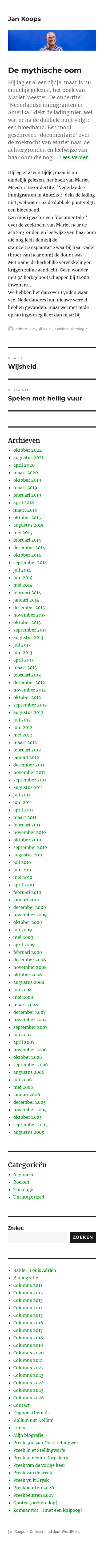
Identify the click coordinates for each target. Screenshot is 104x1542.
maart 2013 (25, 667)
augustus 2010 (28, 854)
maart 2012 (25, 742)
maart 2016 (25, 510)
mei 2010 (22, 877)
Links (19, 1427)
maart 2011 (24, 817)
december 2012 (29, 682)
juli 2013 (22, 645)
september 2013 (30, 630)
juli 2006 (22, 1079)
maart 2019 (25, 487)
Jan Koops (24, 18)
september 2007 (30, 1027)
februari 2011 (26, 824)
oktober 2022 (27, 450)
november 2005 (30, 1109)
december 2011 (28, 765)
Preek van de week (32, 1472)
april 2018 (23, 502)
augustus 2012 (28, 712)
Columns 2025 (28, 1390)
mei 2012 (22, 735)
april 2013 (23, 660)
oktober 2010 (27, 839)
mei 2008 (23, 997)
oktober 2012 (27, 697)
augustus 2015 (28, 525)
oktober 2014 (27, 555)
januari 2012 (26, 757)
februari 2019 (27, 495)
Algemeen (24, 1174)
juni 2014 (23, 577)
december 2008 (29, 959)
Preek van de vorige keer (39, 1465)
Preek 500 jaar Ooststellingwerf (46, 1442)
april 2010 (23, 884)
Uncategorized (28, 1197)
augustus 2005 (28, 1132)
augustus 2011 (28, 787)
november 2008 (30, 967)
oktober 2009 (27, 922)
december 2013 (29, 607)
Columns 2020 (28, 1352)
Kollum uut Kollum (33, 1420)
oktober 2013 (27, 622)
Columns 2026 (28, 1397)
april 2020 (24, 465)
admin (21, 329)
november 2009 (30, 914)
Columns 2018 (28, 1337)
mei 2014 (22, 585)
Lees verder (73, 157)
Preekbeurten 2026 (33, 1487)
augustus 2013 (28, 637)
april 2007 (23, 1042)
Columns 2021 (28, 1360)
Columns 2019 (28, 1345)
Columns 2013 (28, 1300)
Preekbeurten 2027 (33, 1495)
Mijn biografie (28, 1435)
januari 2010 (26, 899)
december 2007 (29, 1012)
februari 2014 (27, 592)
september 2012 (30, 705)
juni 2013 (22, 652)
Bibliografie (25, 1277)
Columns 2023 (28, 1375)
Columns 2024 (28, 1382)
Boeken (62, 329)
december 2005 (29, 1102)
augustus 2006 (29, 1072)
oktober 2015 (27, 517)
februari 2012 (27, 750)
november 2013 (29, 615)
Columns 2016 (28, 1322)
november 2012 (29, 690)
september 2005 (30, 1124)
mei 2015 (22, 532)
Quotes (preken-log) (35, 1502)
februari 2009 (27, 952)
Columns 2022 (28, 1367)
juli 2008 (22, 989)
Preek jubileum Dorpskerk (40, 1457)
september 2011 (29, 780)
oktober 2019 (27, 480)
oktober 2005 (27, 1117)
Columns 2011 (27, 1285)
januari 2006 (26, 1094)
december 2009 (29, 907)
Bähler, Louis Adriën (34, 1270)
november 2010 (29, 832)
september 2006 (30, 1064)
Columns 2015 (28, 1315)
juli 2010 (22, 862)
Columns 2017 (28, 1330)
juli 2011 (21, 795)
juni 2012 (23, 727)
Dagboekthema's (31, 1412)
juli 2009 (22, 929)
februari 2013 (27, 675)
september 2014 (30, 562)
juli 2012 (22, 720)
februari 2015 (27, 540)
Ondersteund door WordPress (55, 1531)
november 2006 (30, 1049)
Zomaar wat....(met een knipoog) (47, 1510)
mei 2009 (23, 937)
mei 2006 (23, 1087)
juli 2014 (22, 570)
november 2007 (29, 1019)
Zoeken (16, 1228)
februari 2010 (27, 892)
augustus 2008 (28, 982)
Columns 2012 (28, 1292)
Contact (21, 1405)
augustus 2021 (28, 457)
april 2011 (23, 809)
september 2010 (30, 847)
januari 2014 (26, 600)
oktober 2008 (27, 974)
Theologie (79, 329)
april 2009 (24, 944)
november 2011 (29, 772)
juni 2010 (23, 869)
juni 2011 (22, 802)
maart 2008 (25, 1004)
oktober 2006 (27, 1057)
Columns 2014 (28, 1307)
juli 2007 (22, 1034)
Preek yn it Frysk (31, 1480)
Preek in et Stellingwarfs (39, 1450)
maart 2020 (25, 472)
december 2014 (29, 547)
